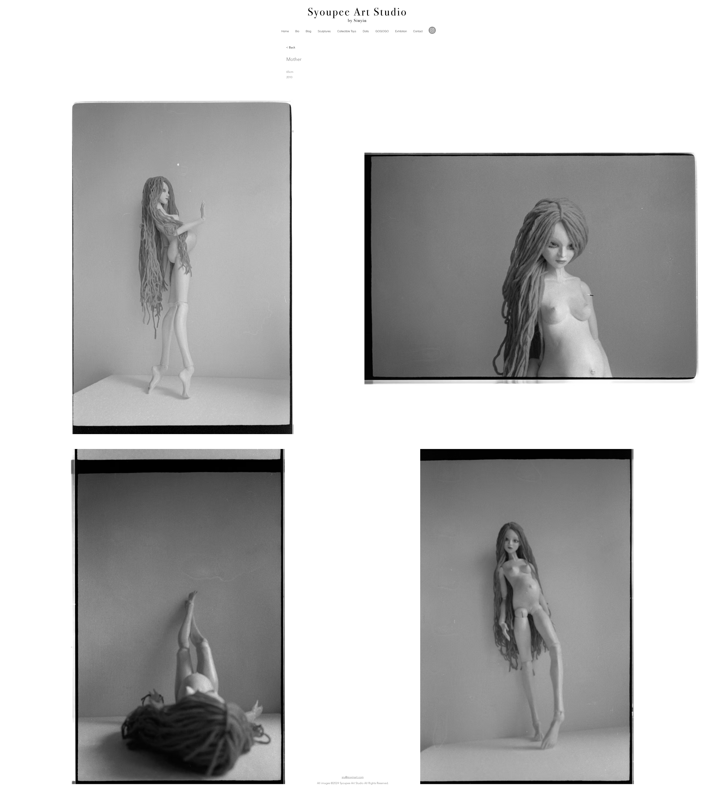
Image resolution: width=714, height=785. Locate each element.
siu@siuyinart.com (353, 777)
